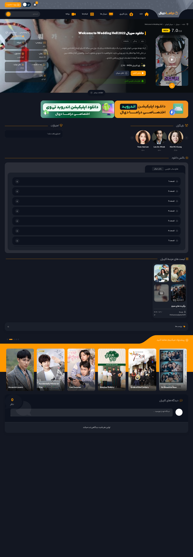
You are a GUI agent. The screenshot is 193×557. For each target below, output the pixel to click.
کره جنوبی (20, 57)
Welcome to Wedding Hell (153, 24)
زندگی (135, 41)
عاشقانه (126, 41)
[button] (132, 138)
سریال (178, 24)
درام (142, 41)
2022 (22, 68)
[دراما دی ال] (168, 13)
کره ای (44, 79)
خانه (183, 24)
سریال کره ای (169, 24)
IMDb (165, 30)
